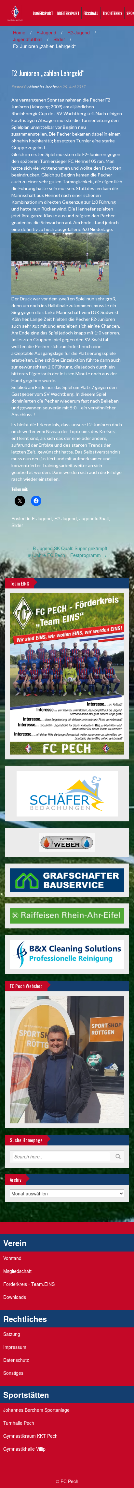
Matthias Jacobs (42, 86)
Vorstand (12, 1258)
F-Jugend (46, 32)
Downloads (14, 1297)
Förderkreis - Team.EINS (29, 1284)
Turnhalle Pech (18, 1423)
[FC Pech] (15, 12)
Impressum (14, 1347)
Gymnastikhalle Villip (24, 1449)
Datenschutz (16, 1360)
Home (19, 32)
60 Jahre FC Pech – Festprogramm (67, 555)
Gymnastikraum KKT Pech (30, 1436)
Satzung (11, 1334)
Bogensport (43, 13)
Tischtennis (112, 13)
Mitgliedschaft (17, 1271)
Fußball (91, 13)
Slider (59, 39)
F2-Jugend (78, 32)
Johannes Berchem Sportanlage (36, 1410)
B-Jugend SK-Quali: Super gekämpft (67, 548)
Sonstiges (13, 1373)
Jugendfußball (27, 39)
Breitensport (68, 13)
